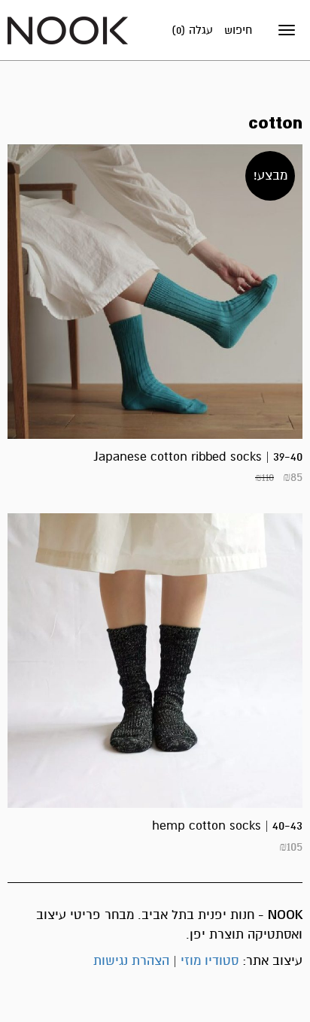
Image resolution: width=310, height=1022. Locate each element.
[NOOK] (68, 30)
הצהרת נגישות (131, 961)
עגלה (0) (192, 30)
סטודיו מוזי (210, 961)
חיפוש (238, 30)
